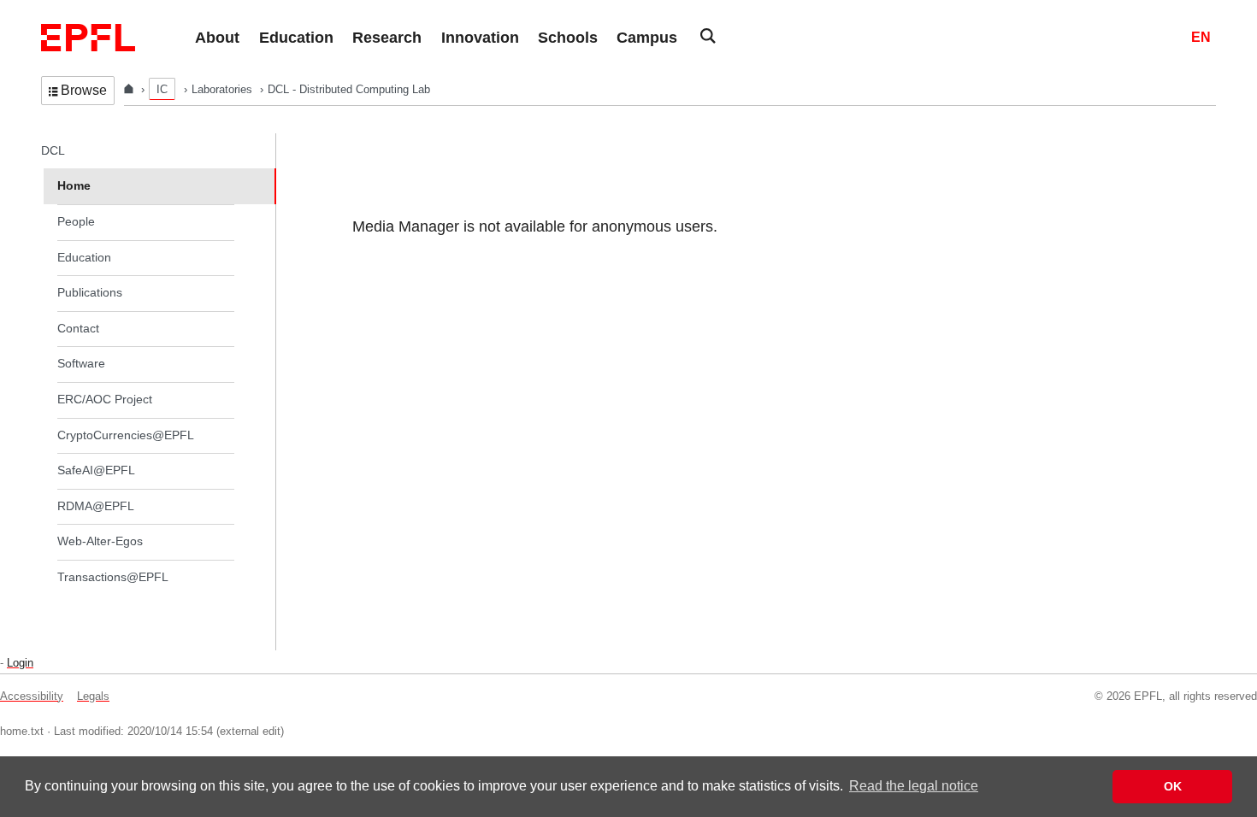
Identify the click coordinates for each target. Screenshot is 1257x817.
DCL (53, 150)
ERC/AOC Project (104, 399)
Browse (84, 90)
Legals (93, 696)
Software (81, 363)
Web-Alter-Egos (100, 541)
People (76, 221)
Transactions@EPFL (112, 577)
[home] (130, 89)
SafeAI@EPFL (96, 470)
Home (74, 185)
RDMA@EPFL (95, 506)
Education (84, 257)
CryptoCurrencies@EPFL (125, 435)
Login (20, 662)
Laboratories (224, 89)
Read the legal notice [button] (913, 786)
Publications (89, 292)
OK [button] (1173, 786)
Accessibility (31, 696)
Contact (78, 328)
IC (162, 89)
